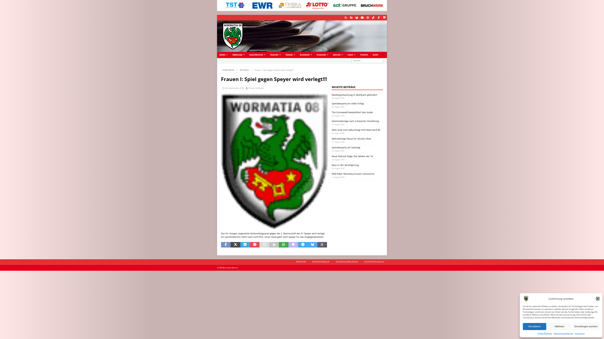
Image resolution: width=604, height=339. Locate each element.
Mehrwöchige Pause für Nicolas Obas (351, 138)
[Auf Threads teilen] (322, 245)
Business (305, 55)
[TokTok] (373, 17)
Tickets (364, 55)
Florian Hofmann (256, 88)
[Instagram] (367, 17)
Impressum (580, 333)
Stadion (321, 55)
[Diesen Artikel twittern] (235, 245)
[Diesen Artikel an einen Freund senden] (264, 245)
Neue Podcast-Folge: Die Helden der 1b (352, 156)
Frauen (274, 55)
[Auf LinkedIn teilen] (245, 245)
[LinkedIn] (351, 17)
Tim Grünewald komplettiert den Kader (352, 112)
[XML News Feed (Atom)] (345, 17)
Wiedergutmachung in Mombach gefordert (354, 94)
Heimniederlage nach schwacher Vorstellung (355, 121)
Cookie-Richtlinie (545, 333)
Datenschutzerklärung (563, 333)
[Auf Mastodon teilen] (293, 245)
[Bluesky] (356, 17)
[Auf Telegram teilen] (303, 245)
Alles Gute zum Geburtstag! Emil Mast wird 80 (356, 129)
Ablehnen (559, 326)
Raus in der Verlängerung (345, 165)
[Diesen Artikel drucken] (274, 245)
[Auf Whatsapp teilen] (283, 245)
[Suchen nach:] (367, 61)
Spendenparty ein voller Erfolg (348, 103)
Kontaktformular (321, 262)
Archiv (337, 55)
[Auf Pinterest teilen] (255, 245)
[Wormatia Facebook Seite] (378, 17)
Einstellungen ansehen (586, 326)
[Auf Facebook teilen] (226, 245)
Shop (375, 55)
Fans (350, 55)
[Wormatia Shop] (384, 17)
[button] (597, 298)
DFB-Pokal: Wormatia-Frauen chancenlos (353, 173)
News (222, 55)
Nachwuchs (256, 55)
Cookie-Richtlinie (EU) (374, 262)
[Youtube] (362, 17)
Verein (289, 55)
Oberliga (237, 55)
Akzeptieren (534, 326)
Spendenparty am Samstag (346, 147)
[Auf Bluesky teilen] (312, 245)
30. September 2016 (234, 88)
